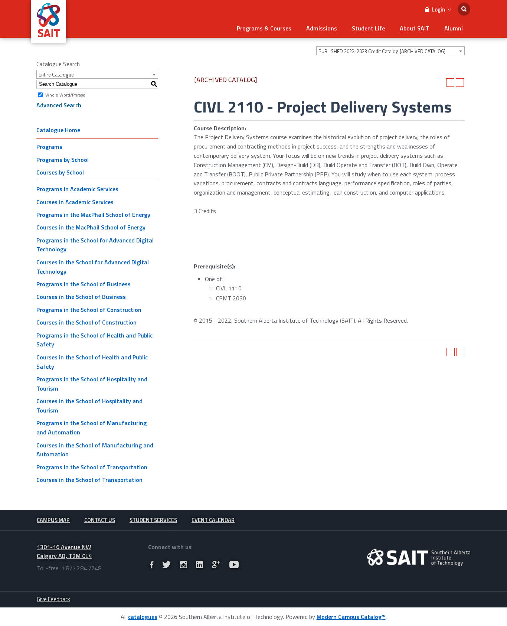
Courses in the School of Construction (86, 322)
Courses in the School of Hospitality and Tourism (89, 406)
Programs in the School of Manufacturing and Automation (91, 427)
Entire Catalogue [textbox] (56, 74)
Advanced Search (58, 105)
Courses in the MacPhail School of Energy (90, 227)
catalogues (142, 616)
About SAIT (414, 28)
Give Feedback (53, 599)
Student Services (153, 520)
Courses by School (60, 172)
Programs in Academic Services (77, 189)
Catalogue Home (58, 129)
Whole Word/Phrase (65, 94)
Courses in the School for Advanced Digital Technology (92, 267)
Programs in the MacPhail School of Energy (93, 214)
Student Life (368, 28)
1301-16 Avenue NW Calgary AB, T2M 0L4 (64, 551)
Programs (49, 146)
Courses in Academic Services (75, 202)
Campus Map (53, 520)
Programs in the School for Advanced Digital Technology (95, 245)
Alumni (453, 28)
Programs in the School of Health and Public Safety (94, 340)
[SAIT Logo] (48, 38)
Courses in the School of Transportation (89, 479)
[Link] (151, 564)
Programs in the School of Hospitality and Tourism (91, 384)
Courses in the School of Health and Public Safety (92, 362)
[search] (464, 9)
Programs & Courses (264, 28)
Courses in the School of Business (81, 296)
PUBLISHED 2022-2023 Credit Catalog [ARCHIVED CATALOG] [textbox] (381, 51)
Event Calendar (213, 520)
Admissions (321, 28)
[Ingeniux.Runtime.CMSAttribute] (418, 557)
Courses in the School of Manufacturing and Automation (94, 450)
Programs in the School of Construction (88, 309)
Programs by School (62, 159)
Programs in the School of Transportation (91, 467)
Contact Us (99, 520)
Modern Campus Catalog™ (351, 616)
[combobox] (390, 50)
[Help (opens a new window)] (460, 82)
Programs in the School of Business (83, 284)
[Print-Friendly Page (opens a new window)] (450, 82)
